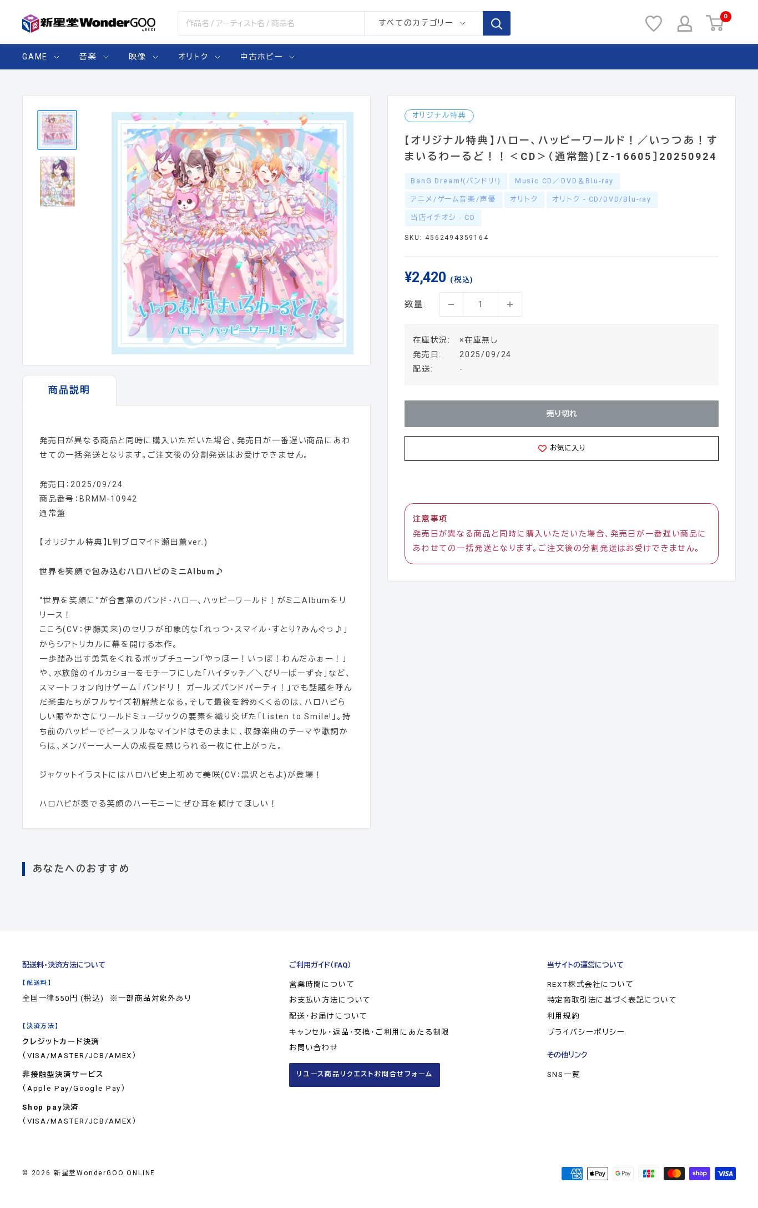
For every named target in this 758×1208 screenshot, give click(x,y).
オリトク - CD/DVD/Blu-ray (601, 199)
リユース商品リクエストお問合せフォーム (364, 1074)
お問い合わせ (313, 1048)
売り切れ (562, 413)
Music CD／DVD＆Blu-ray (564, 181)
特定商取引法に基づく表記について (612, 1000)
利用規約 (563, 1016)
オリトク (193, 56)
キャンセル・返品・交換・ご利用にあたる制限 (369, 1032)
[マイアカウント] (685, 24)
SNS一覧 (563, 1074)
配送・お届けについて (328, 1016)
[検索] (497, 23)
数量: (415, 304)
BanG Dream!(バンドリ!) (456, 181)
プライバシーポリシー (586, 1032)
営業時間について (322, 984)
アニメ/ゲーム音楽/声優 (453, 199)
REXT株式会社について (590, 984)
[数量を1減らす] (451, 304)
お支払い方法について (330, 1000)
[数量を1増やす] (510, 304)
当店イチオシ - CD (443, 217)
